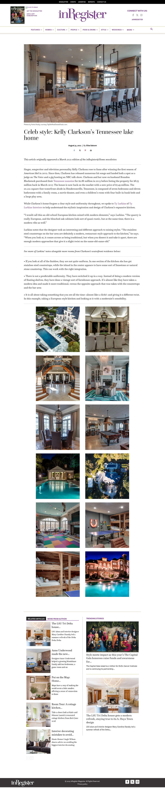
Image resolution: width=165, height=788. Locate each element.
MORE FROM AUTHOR (57, 619)
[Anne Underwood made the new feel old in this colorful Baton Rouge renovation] (38, 661)
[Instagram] (141, 15)
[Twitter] (137, 15)
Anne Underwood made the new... (62, 652)
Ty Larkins (120, 203)
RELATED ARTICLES (36, 619)
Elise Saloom (91, 145)
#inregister (137, 19)
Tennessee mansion (64, 181)
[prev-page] (27, 758)
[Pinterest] (85, 150)
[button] (151, 29)
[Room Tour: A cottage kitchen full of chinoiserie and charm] (38, 715)
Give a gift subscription (32, 14)
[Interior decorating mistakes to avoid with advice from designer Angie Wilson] (38, 741)
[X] (79, 150)
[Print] (90, 150)
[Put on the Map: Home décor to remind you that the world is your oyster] (38, 688)
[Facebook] (133, 15)
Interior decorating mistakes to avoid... (63, 732)
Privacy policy (82, 784)
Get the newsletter (34, 11)
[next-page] (31, 758)
